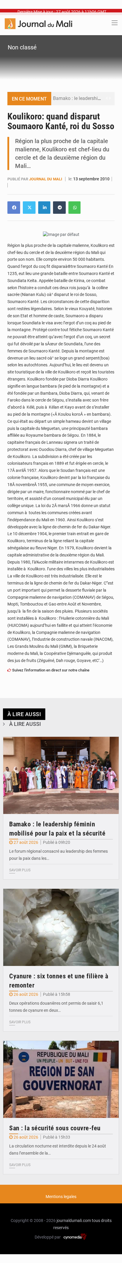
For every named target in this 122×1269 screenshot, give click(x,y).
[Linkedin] (13, 207)
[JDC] (38, 23)
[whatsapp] (74, 207)
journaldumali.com (74, 1220)
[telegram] (59, 207)
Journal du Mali (46, 179)
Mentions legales (61, 1196)
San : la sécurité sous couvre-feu (55, 1128)
